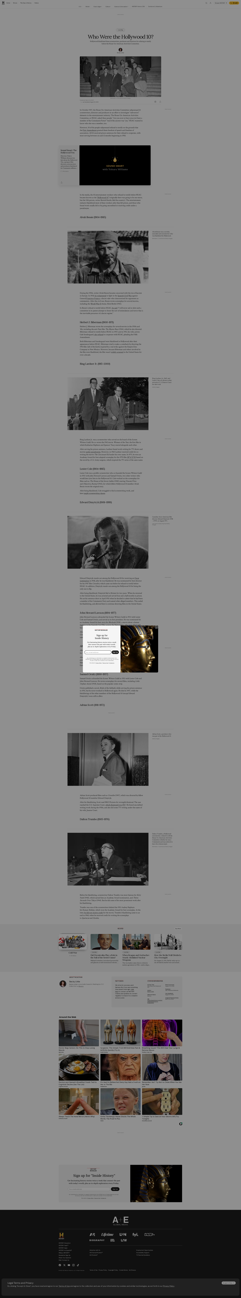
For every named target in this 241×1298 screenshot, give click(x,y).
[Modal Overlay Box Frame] (120, 649)
